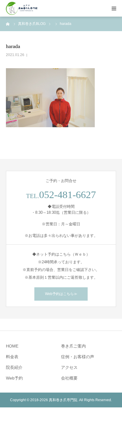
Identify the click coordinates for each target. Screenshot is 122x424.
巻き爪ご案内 (73, 346)
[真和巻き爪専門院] (22, 8)
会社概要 (69, 378)
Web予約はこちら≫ (61, 294)
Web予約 (14, 378)
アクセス (69, 367)
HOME (12, 346)
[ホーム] (8, 23)
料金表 (12, 356)
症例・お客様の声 (77, 356)
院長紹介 (14, 367)
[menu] (113, 8)
